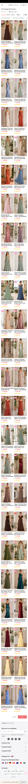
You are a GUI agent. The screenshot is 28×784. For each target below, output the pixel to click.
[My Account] (26, 5)
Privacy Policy (14, 734)
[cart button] (23, 5)
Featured (3, 15)
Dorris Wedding (13, 5)
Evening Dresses (6, 18)
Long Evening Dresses (18, 18)
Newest (13, 15)
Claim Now (23, 782)
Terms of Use (20, 734)
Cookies (3, 736)
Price (18, 15)
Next (22, 717)
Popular (8, 15)
